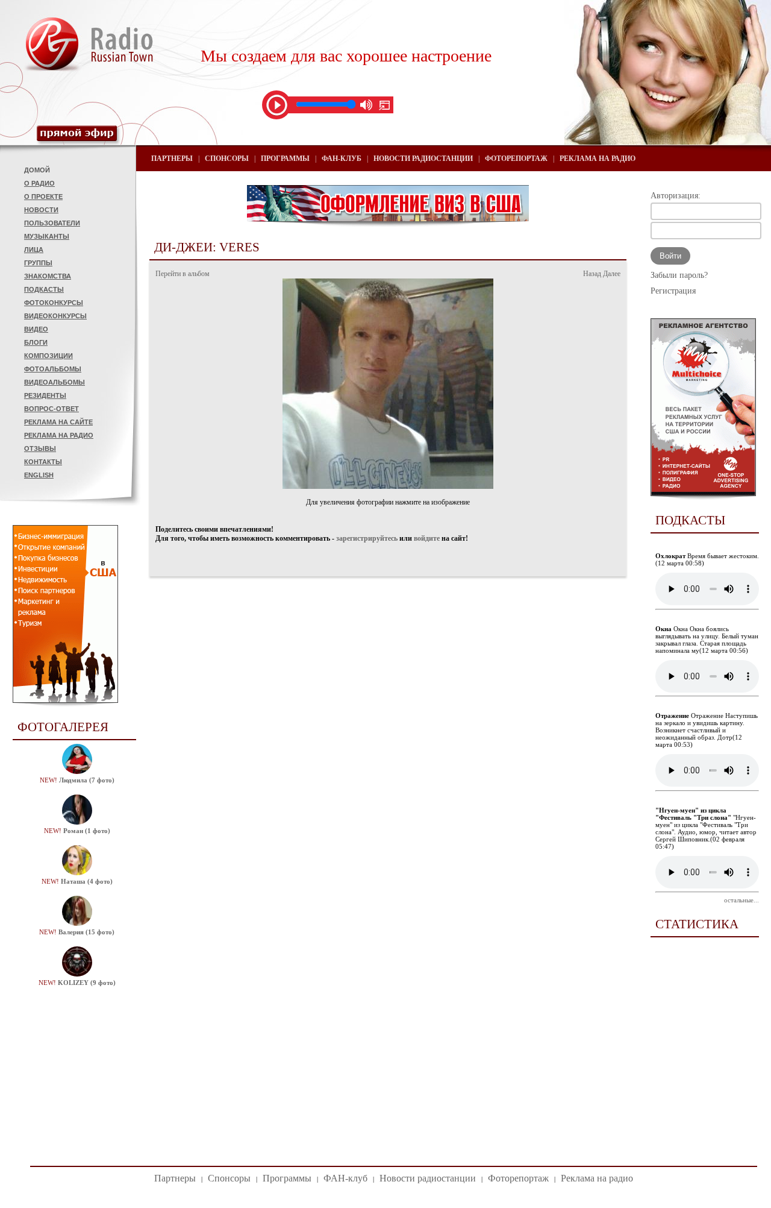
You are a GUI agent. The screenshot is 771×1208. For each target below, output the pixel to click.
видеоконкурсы (55, 315)
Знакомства (47, 276)
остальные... (741, 900)
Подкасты (44, 289)
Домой (37, 170)
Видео (36, 329)
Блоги (36, 342)
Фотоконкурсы (53, 302)
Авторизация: (676, 195)
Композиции (48, 355)
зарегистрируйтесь (367, 538)
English (39, 475)
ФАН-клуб (341, 158)
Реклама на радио (58, 435)
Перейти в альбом (182, 273)
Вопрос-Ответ (51, 408)
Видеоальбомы (54, 382)
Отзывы (40, 448)
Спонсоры (227, 158)
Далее (611, 273)
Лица (33, 249)
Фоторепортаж (516, 158)
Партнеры (172, 158)
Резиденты (45, 395)
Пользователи (52, 223)
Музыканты (46, 236)
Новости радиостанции (423, 158)
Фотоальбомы (52, 369)
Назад (592, 273)
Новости (41, 209)
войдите (427, 538)
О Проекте (43, 196)
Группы (38, 262)
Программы (285, 158)
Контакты (43, 461)
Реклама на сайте (58, 422)
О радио (39, 183)
